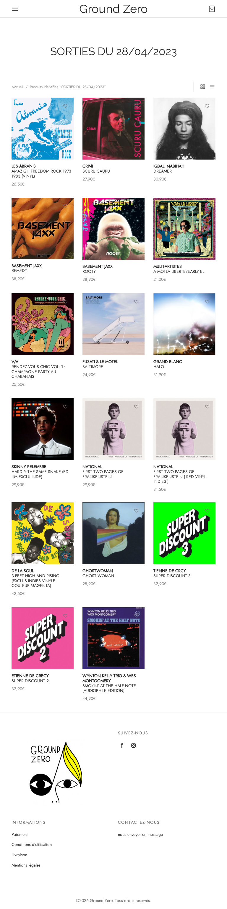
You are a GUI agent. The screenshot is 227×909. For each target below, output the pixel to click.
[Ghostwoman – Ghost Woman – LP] (113, 533)
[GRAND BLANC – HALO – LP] (184, 324)
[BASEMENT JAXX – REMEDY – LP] (43, 228)
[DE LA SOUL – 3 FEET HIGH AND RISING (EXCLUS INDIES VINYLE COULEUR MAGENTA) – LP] (43, 533)
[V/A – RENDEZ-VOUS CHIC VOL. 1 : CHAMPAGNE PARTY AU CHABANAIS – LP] (43, 324)
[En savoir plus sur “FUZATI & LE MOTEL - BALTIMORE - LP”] (136, 315)
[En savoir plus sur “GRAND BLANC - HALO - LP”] (207, 315)
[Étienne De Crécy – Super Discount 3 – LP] (184, 533)
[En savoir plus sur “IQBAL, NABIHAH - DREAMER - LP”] (207, 119)
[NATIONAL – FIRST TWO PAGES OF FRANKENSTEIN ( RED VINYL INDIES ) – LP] (184, 429)
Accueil (18, 87)
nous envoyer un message (140, 834)
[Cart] (211, 8)
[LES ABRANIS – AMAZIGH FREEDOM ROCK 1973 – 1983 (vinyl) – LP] (43, 129)
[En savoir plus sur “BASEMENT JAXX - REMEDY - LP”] (65, 219)
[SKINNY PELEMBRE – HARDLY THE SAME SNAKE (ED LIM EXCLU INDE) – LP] (43, 429)
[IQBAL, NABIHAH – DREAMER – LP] (184, 129)
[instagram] (133, 746)
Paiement (19, 834)
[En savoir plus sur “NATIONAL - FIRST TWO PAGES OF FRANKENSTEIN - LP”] (136, 420)
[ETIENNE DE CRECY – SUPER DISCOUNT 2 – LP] (43, 638)
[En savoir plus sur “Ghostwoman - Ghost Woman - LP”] (136, 524)
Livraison (19, 855)
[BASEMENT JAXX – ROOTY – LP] (113, 229)
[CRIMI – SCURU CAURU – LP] (113, 129)
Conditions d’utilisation (32, 844)
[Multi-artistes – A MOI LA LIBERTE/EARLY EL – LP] (184, 229)
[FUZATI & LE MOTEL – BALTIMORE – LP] (113, 324)
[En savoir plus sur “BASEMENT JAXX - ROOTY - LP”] (136, 220)
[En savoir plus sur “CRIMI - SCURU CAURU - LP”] (136, 119)
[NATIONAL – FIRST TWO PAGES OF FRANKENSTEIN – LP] (113, 429)
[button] (207, 220)
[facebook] (122, 746)
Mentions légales (26, 865)
